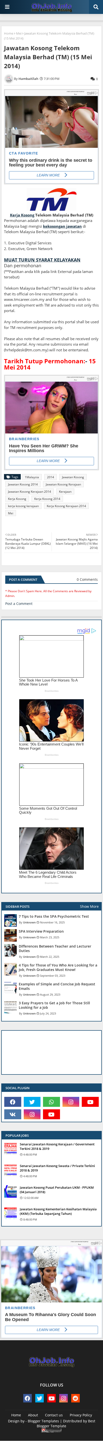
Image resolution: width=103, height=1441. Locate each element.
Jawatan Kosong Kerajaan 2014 (29, 491)
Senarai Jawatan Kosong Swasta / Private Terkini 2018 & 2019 (57, 1168)
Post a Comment (18, 603)
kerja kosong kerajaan (23, 506)
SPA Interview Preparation (41, 931)
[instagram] (71, 1102)
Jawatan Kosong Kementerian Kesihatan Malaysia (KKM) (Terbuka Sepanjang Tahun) (58, 1211)
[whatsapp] (51, 1102)
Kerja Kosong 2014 (47, 499)
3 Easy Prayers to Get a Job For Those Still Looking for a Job (54, 1005)
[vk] (12, 1114)
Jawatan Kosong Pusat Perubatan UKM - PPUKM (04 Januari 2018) (57, 1189)
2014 (50, 477)
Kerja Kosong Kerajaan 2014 (66, 506)
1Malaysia (32, 477)
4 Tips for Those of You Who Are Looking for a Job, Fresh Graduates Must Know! (58, 967)
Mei (19, 33)
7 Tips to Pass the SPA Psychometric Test (54, 916)
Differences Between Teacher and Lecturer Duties (55, 948)
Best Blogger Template (66, 1423)
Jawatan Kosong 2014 (23, 484)
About (33, 1415)
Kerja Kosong (17, 499)
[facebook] (12, 1102)
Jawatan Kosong (73, 477)
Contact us (54, 1415)
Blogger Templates (43, 1421)
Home (8, 33)
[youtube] (90, 1102)
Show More (89, 906)
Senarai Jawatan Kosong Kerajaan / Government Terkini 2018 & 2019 (57, 1146)
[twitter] (32, 1102)
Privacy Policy (81, 1415)
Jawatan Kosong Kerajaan (63, 484)
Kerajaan (65, 491)
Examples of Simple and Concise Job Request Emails (57, 986)
